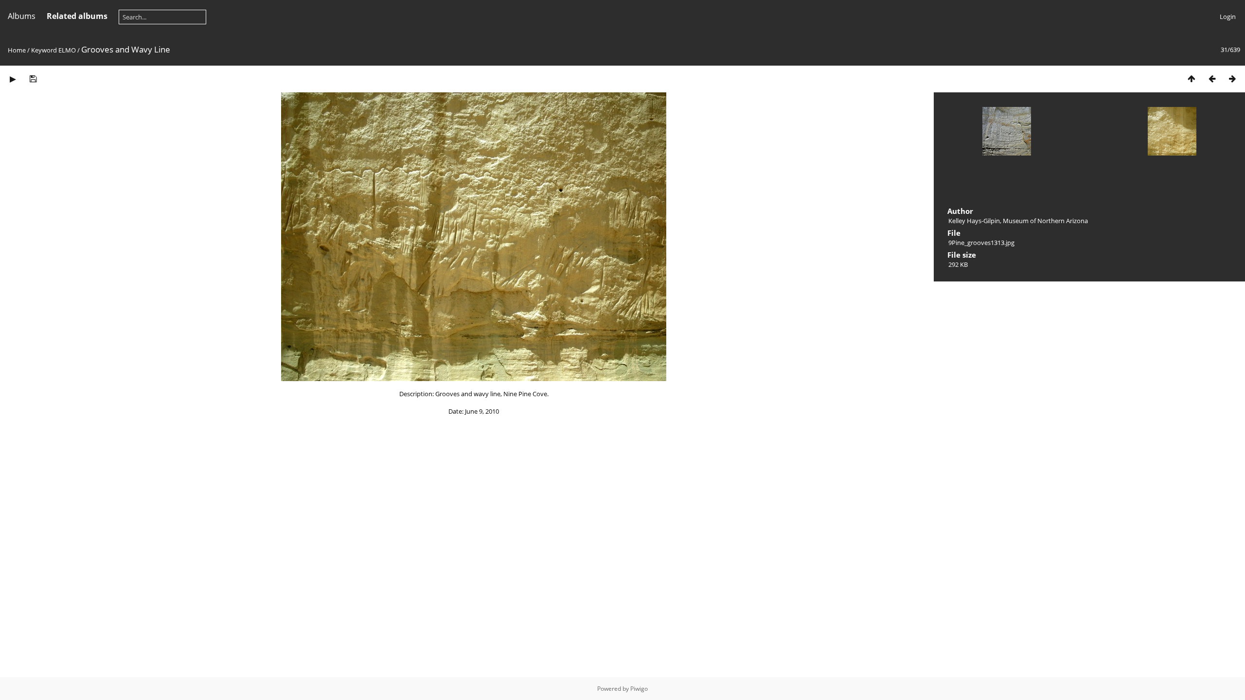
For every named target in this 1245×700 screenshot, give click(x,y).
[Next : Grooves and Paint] (1232, 78)
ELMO (67, 50)
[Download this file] (33, 78)
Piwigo (639, 688)
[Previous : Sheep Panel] (1212, 78)
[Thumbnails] (1191, 78)
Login (1228, 16)
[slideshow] (12, 78)
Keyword (44, 50)
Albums (22, 16)
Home (17, 50)
